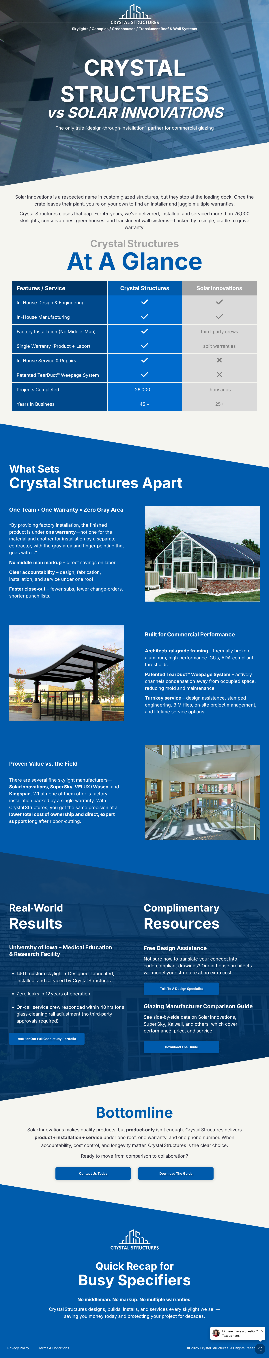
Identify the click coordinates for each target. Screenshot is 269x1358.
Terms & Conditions (53, 1348)
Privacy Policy (18, 1348)
